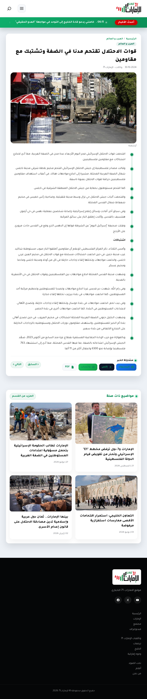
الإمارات (137, 619)
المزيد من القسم (23, 396)
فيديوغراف (135, 629)
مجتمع (137, 624)
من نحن (136, 673)
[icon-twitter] (127, 600)
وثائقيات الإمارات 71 (131, 638)
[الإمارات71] (128, 8)
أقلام (138, 668)
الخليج (138, 649)
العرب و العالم (114, 39)
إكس (105, 367)
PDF (67, 367)
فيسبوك (124, 367)
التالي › (17, 364)
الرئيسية (131, 39)
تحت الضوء (135, 663)
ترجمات (137, 643)
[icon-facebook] (118, 600)
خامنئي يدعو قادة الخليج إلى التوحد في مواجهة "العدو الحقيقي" (77, 22)
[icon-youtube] (137, 600)
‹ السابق (33, 364)
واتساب (86, 367)
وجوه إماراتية (134, 654)
